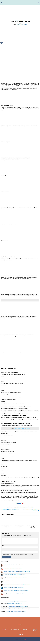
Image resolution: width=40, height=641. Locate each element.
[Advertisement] (20, 13)
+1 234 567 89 (5, 629)
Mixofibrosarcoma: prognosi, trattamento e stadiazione (17, 601)
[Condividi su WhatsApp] (16, 503)
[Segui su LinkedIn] (22, 634)
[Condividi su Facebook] (18, 503)
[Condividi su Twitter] (20, 503)
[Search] (38, 2)
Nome (3, 545)
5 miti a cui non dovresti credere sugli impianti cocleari (7, 525)
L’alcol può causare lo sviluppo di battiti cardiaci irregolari (13, 587)
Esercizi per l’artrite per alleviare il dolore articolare (19, 525)
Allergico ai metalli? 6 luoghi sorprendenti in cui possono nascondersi (16, 590)
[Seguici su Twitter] (20, 634)
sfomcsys (25, 24)
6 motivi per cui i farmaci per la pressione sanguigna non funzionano (15, 577)
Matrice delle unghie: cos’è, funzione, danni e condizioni (18, 606)
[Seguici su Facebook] (17, 634)
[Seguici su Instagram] (19, 634)
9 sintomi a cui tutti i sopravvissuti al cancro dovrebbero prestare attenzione (17, 584)
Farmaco (24, 20)
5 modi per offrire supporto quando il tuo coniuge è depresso (14, 574)
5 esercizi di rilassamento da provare (10, 580)
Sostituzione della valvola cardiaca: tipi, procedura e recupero (19, 608)
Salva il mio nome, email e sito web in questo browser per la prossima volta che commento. (18, 554)
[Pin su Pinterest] (22, 503)
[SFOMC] (20, 2)
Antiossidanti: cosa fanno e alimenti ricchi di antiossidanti (14, 593)
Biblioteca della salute (18, 20)
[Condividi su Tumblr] (23, 503)
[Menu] (1, 2)
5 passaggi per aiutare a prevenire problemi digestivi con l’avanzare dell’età (32, 526)
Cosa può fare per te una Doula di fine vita (14, 603)
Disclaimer (25, 629)
